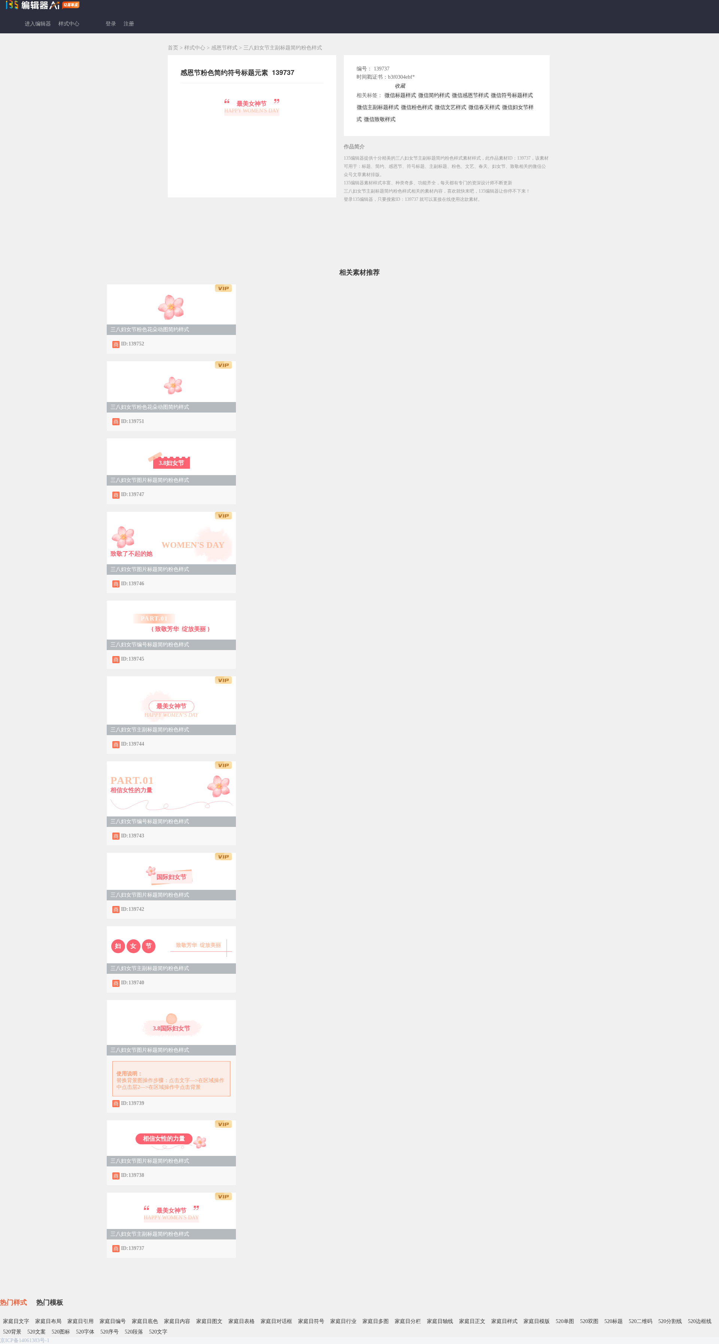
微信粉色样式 (417, 107)
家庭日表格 (241, 1321)
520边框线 (700, 1321)
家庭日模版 (537, 1321)
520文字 (158, 1332)
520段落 (134, 1332)
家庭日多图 (375, 1321)
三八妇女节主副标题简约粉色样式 (149, 730)
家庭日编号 (113, 1321)
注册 (129, 24)
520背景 (12, 1332)
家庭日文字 (16, 1321)
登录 (111, 24)
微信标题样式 (400, 95)
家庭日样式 (504, 1321)
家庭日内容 (177, 1321)
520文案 (36, 1332)
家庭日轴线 (440, 1321)
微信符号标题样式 (512, 95)
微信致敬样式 (379, 119)
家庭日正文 (472, 1321)
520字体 (85, 1332)
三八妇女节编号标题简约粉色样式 (149, 644)
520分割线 (670, 1321)
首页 (173, 48)
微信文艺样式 (450, 107)
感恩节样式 (225, 48)
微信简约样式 (434, 95)
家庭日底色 (145, 1321)
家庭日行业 (343, 1321)
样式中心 (68, 24)
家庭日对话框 (276, 1321)
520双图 (589, 1321)
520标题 (613, 1321)
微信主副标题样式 (378, 107)
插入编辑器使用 (375, 86)
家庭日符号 (311, 1321)
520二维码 (640, 1321)
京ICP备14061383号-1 (24, 1340)
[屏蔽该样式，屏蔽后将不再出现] (151, 344)
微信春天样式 (484, 107)
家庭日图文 (209, 1321)
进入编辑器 (38, 24)
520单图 (565, 1321)
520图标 (61, 1332)
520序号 (109, 1332)
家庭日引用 (80, 1321)
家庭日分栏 (408, 1321)
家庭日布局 (48, 1321)
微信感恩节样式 (470, 95)
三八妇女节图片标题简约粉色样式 (149, 480)
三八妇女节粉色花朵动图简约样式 (149, 329)
